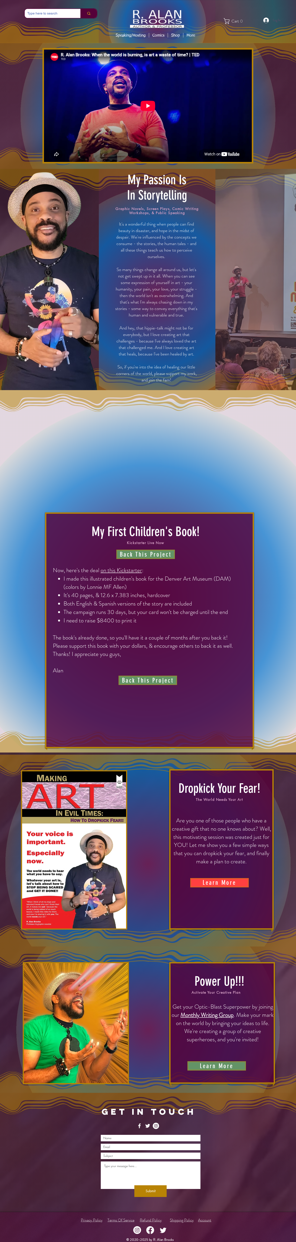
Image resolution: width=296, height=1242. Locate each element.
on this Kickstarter (121, 570)
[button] (130, 35)
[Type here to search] (88, 13)
